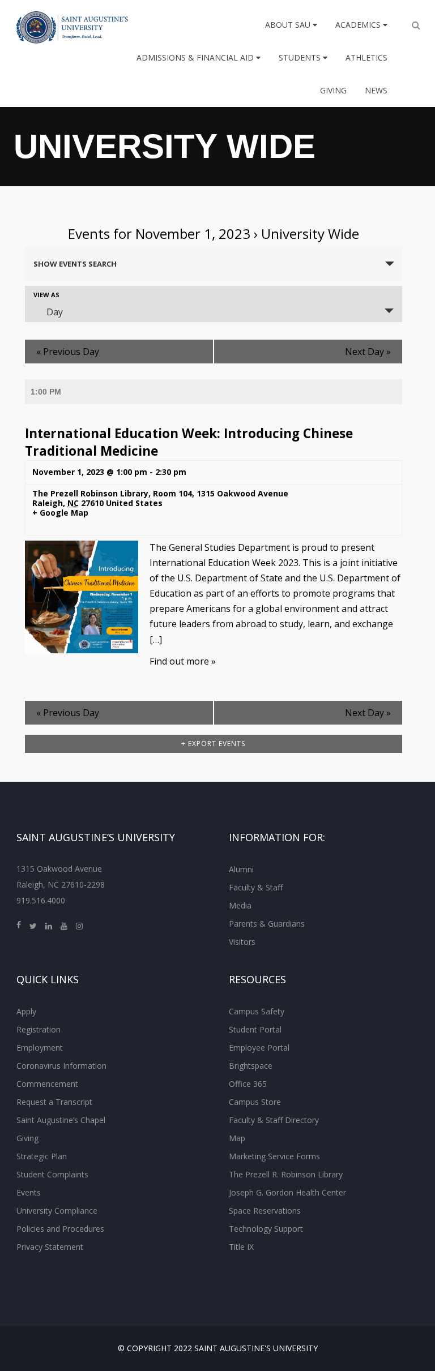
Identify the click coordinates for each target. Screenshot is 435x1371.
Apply (26, 1011)
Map (237, 1138)
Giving (333, 90)
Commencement (47, 1083)
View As (46, 295)
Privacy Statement (49, 1246)
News (376, 90)
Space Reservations (265, 1210)
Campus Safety (256, 1011)
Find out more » (183, 661)
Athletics (366, 57)
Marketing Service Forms (274, 1156)
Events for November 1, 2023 (159, 233)
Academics (359, 24)
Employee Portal (259, 1047)
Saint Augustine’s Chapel (60, 1120)
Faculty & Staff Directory (274, 1120)
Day (54, 312)
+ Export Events (213, 743)
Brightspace (250, 1065)
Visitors (242, 941)
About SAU (289, 24)
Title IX (241, 1246)
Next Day (368, 351)
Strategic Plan (41, 1156)
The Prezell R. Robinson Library (286, 1174)
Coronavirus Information (61, 1065)
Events (28, 1192)
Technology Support (266, 1228)
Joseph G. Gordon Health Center (287, 1192)
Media (240, 905)
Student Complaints (52, 1174)
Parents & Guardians (267, 923)
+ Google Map (60, 513)
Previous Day (67, 351)
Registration (38, 1029)
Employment (39, 1047)
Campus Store (255, 1101)
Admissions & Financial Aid (196, 57)
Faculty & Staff (256, 887)
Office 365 (248, 1083)
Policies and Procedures (60, 1228)
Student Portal (255, 1029)
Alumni (241, 869)
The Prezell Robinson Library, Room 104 (112, 493)
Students (301, 57)
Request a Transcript (54, 1101)
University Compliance (56, 1210)
